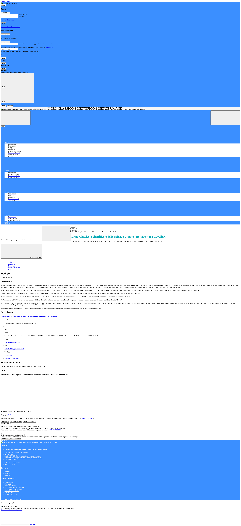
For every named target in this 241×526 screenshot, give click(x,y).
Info (9, 269)
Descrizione (11, 264)
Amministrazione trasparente (13, 496)
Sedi (9, 415)
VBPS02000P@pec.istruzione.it (14, 349)
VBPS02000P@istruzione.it (13, 342)
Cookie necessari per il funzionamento (12, 435)
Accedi (3, 5)
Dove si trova (12, 266)
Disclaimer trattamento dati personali (11, 510)
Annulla (4, 105)
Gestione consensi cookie (12, 494)
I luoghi (73, 230)
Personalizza (5, 421)
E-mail (20, 44)
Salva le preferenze (15, 438)
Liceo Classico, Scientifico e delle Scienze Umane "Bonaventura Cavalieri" (29, 316)
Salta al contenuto (6, 1)
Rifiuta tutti (16, 421)
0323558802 (8, 355)
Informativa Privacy (10, 486)
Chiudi (3, 58)
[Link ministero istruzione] (9, 3)
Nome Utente (23, 14)
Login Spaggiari (49, 47)
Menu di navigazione (35, 257)
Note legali (8, 484)
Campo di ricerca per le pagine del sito (12, 240)
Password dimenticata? (7, 20)
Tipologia (11, 262)
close (3, 126)
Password (21, 16)
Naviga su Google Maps (12, 358)
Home (73, 227)
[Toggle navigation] (16, 117)
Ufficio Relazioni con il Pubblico (14, 487)
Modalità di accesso (14, 267)
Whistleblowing (9, 492)
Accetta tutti (29, 421)
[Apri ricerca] (225, 117)
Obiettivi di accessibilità (12, 491)
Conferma (10, 105)
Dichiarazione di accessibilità (13, 489)
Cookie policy (9, 482)
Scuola (73, 228)
